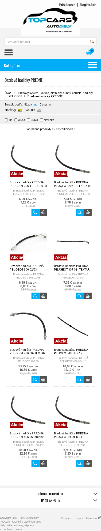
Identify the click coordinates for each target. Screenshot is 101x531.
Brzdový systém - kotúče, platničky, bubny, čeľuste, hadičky (55, 93)
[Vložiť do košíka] (43, 212)
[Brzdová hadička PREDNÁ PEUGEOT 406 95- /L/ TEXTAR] (73, 346)
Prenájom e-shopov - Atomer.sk (79, 518)
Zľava (34, 120)
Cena (43, 104)
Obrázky (10, 110)
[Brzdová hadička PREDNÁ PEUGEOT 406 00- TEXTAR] (28, 346)
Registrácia (88, 5)
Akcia (21, 120)
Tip (10, 120)
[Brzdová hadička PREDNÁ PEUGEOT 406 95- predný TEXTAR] (28, 429)
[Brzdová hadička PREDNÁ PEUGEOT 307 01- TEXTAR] (73, 262)
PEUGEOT (15, 96)
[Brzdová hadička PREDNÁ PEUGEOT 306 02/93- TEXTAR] (28, 262)
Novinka (49, 120)
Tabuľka (30, 110)
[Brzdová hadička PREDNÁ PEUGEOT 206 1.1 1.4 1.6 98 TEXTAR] (28, 178)
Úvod (8, 93)
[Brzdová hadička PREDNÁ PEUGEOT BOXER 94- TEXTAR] (73, 429)
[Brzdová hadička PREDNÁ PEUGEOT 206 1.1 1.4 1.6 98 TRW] (73, 178)
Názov (28, 104)
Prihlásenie (67, 5)
